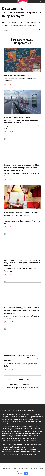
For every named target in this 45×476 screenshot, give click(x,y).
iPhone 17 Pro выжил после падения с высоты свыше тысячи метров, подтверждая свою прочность (23, 381)
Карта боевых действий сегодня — (18, 75)
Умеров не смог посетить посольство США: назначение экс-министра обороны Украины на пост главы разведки (22, 167)
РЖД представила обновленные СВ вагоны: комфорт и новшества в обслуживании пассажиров (22, 215)
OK (26, 473)
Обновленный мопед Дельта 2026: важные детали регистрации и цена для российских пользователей (22, 310)
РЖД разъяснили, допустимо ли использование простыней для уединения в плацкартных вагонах (21, 120)
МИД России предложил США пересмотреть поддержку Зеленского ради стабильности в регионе (22, 262)
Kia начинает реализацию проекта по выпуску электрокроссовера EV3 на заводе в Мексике (22, 358)
